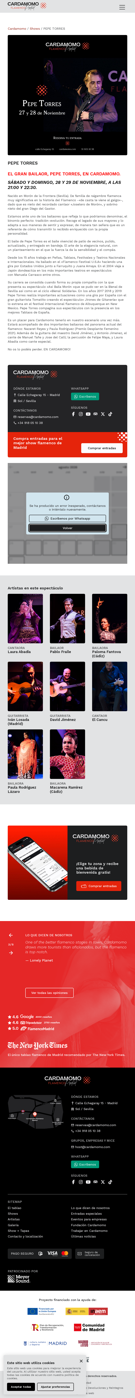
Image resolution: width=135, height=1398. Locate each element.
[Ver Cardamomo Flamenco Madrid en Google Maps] (36, 1111)
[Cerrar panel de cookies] (81, 1361)
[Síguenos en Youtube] (88, 414)
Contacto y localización (25, 1236)
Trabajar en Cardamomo (89, 1231)
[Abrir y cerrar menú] (123, 7)
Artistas (14, 1219)
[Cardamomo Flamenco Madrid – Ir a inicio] (20, 6)
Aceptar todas (21, 1386)
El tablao (14, 1208)
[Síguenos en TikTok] (110, 414)
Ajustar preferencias (55, 1386)
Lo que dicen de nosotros (90, 1208)
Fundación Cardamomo (88, 1225)
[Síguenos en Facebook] (73, 414)
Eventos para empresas (89, 1219)
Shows (35, 28)
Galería (13, 1225)
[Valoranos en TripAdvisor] (95, 414)
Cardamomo (17, 28)
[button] (10, 953)
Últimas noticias (83, 1236)
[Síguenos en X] (103, 414)
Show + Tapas (18, 1231)
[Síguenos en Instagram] (80, 414)
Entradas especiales (86, 1213)
